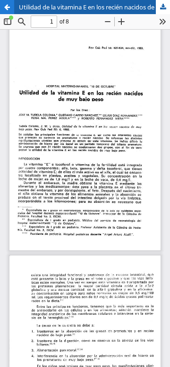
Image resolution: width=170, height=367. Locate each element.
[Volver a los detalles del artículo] (7, 7)
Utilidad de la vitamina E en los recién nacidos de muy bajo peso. (94, 7)
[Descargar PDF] (163, 7)
